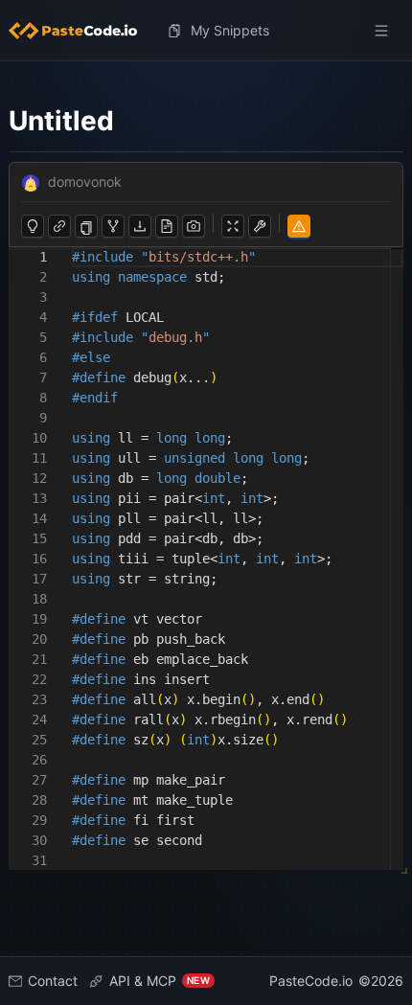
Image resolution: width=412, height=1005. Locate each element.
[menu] (206, 30)
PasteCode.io (311, 980)
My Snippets (230, 30)
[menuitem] (80, 30)
